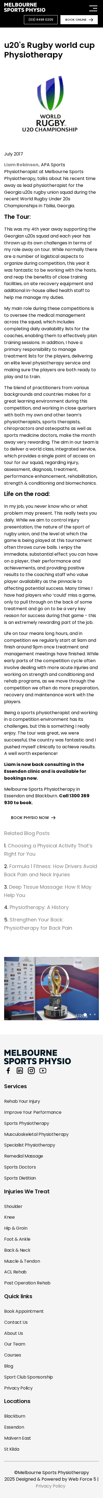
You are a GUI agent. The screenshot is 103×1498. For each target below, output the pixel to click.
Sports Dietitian (20, 1178)
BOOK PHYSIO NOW (30, 817)
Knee (9, 1217)
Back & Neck (17, 1250)
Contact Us (16, 1322)
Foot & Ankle (17, 1239)
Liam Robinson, (22, 165)
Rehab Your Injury (22, 1101)
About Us (13, 1333)
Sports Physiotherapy (26, 1123)
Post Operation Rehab (27, 1283)
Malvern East (17, 1438)
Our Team (14, 1344)
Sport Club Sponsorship (28, 1377)
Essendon (14, 1427)
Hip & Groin (15, 1228)
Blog (8, 1366)
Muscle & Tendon (22, 1261)
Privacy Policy (18, 1388)
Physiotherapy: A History (39, 907)
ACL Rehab (15, 1272)
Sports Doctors (20, 1167)
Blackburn (14, 1416)
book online (76, 19)
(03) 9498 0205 (40, 19)
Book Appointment (24, 1311)
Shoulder (13, 1206)
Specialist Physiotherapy (29, 1145)
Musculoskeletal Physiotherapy (36, 1134)
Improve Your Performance (32, 1112)
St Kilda (11, 1449)
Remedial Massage (23, 1156)
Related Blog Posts (27, 833)
